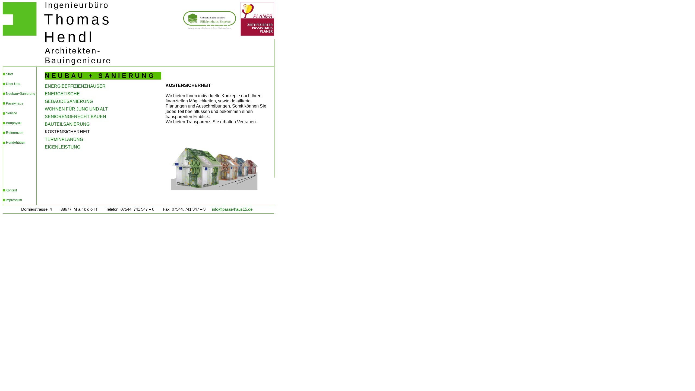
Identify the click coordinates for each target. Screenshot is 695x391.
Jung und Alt (76, 109)
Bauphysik (13, 123)
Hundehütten (15, 142)
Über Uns (13, 84)
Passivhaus (14, 103)
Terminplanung (64, 139)
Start (9, 74)
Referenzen (14, 133)
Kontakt (11, 190)
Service (11, 113)
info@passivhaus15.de (232, 209)
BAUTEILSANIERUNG (67, 124)
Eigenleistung (62, 147)
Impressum (14, 200)
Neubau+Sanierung (20, 94)
